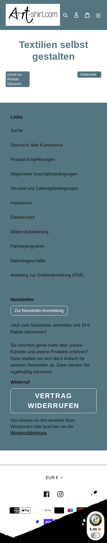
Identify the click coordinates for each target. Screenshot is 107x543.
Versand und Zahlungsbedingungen (44, 188)
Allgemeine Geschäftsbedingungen (43, 174)
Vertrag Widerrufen (53, 400)
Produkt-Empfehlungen (32, 159)
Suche (16, 130)
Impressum (21, 202)
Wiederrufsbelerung (28, 433)
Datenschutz (22, 217)
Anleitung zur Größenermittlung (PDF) (47, 275)
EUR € (52, 477)
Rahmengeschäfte (27, 260)
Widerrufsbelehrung (29, 231)
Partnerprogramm (27, 246)
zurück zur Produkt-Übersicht (14, 79)
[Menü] (98, 15)
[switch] (95, 535)
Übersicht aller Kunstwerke (36, 145)
